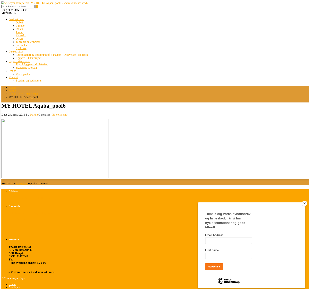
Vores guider (23, 74)
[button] (10, 13)
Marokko (21, 35)
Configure (14, 287)
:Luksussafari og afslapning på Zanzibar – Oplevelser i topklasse (52, 54)
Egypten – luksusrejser (28, 57)
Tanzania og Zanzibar (28, 41)
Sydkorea (21, 48)
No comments (60, 114)
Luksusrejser (16, 51)
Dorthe (34, 114)
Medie (12, 90)
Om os (12, 70)
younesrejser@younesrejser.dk (27, 268)
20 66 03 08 (20, 259)
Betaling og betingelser (29, 80)
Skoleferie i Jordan (26, 67)
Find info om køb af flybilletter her (29, 198)
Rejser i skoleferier (19, 61)
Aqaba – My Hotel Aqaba (23, 93)
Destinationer (16, 19)
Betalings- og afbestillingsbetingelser (30, 213)
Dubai (19, 22)
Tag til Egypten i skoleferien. (32, 64)
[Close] (304, 203)
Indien (19, 28)
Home (12, 87)
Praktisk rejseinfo (19, 219)
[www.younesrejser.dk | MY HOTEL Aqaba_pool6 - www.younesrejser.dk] (44, 2)
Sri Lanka (21, 45)
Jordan (19, 32)
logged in (21, 183)
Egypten (20, 25)
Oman (19, 38)
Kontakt (13, 77)
